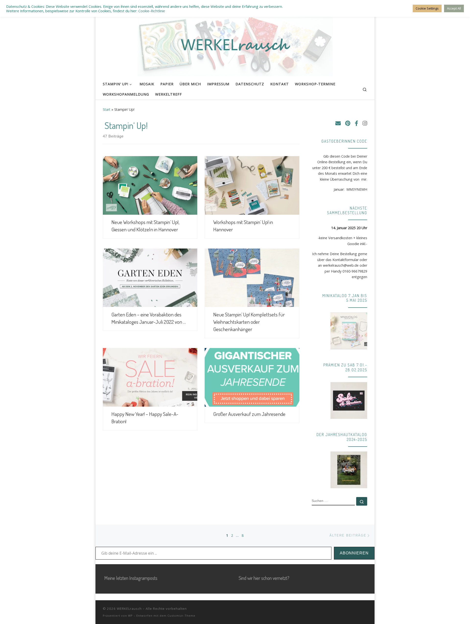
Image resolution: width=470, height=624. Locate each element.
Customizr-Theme (181, 615)
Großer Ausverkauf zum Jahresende (249, 414)
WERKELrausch (129, 608)
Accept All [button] (454, 8)
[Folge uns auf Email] (338, 123)
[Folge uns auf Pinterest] (347, 123)
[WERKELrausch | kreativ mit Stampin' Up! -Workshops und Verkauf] (235, 43)
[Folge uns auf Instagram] (365, 123)
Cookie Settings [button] (427, 8)
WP (130, 615)
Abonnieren (354, 553)
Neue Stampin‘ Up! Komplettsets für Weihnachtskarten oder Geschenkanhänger (249, 321)
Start (106, 109)
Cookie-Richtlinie (151, 10)
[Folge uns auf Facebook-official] (356, 123)
